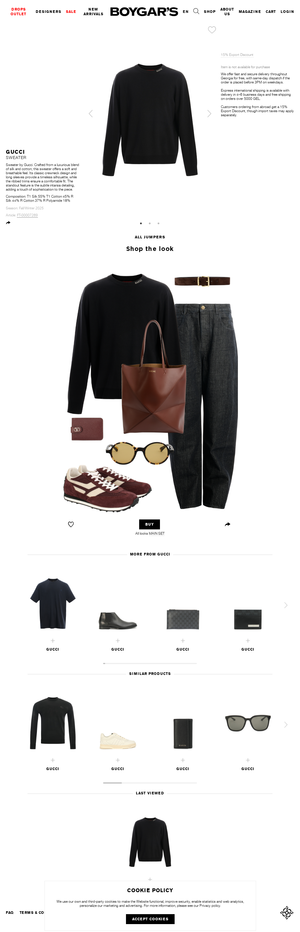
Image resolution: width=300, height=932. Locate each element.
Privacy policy (210, 906)
